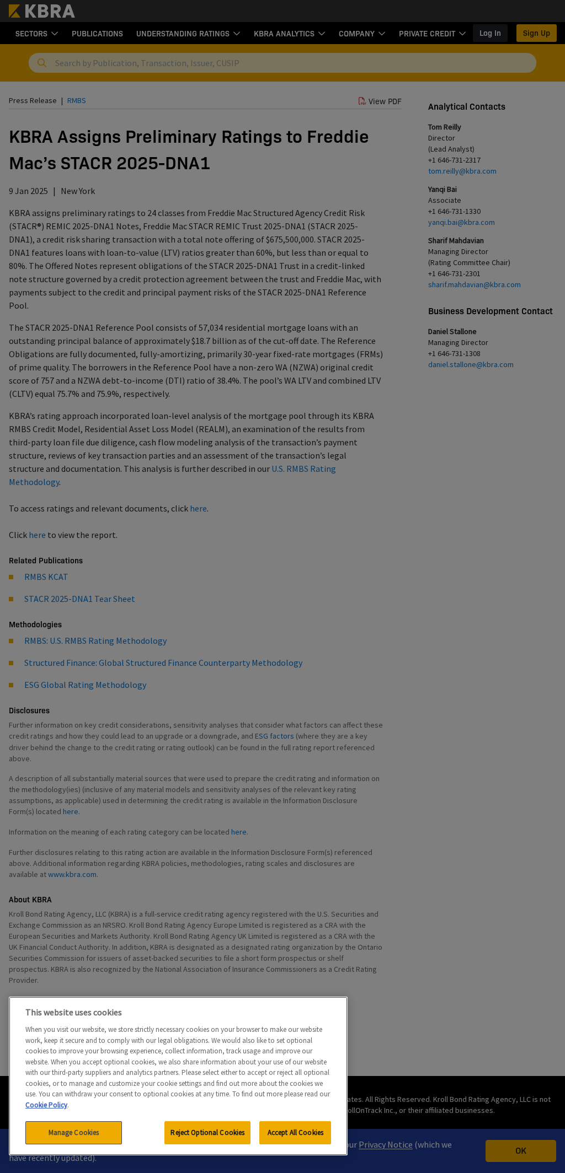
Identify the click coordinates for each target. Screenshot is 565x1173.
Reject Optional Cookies (207, 1132)
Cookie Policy (46, 1105)
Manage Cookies (74, 1132)
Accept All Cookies (295, 1132)
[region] (178, 1076)
